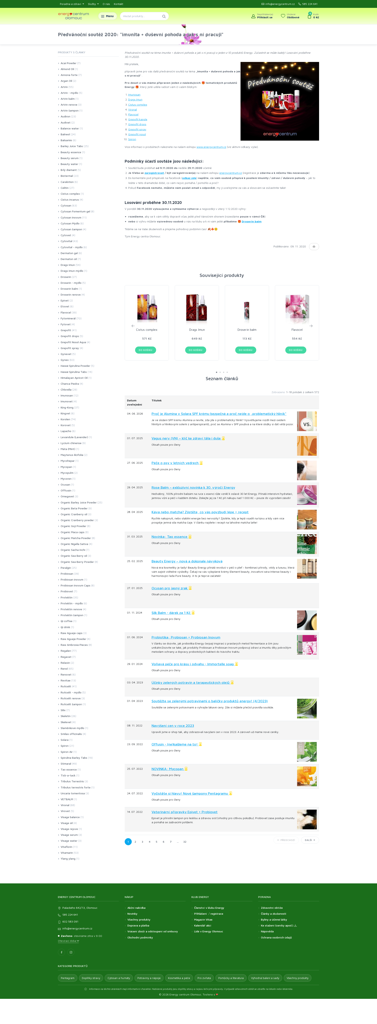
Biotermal (67, 175)
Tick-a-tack (68, 775)
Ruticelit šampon (71, 704)
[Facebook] (61, 952)
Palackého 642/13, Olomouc (79, 907)
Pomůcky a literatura (231, 978)
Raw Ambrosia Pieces (74, 644)
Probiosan (67, 573)
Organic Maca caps (72, 532)
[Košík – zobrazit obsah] (313, 16)
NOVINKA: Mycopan (168, 769)
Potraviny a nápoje (149, 978)
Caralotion (67, 181)
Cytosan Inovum (71, 217)
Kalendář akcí (202, 925)
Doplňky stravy (91, 978)
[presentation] (133, 325)
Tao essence (69, 769)
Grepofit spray (137, 129)
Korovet (66, 425)
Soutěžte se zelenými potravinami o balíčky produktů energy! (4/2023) (210, 701)
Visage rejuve (69, 828)
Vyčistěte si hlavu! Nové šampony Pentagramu (190, 793)
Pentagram (67, 978)
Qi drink (65, 627)
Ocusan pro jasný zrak (170, 588)
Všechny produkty (138, 919)
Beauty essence (71, 152)
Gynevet (66, 354)
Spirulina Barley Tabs (74, 757)
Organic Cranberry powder (77, 520)
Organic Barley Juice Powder (79, 502)
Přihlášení (200, 913)
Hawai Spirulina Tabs (74, 371)
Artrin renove (69, 104)
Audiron (65, 116)
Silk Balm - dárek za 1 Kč (171, 613)
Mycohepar (68, 460)
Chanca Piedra (70, 383)
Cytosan (66, 205)
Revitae (65, 680)
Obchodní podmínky (140, 937)
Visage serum (69, 834)
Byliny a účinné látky (274, 919)
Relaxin (65, 662)
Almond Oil (67, 69)
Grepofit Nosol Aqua (73, 342)
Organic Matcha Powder (76, 538)
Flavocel (133, 114)
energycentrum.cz (230, 172)
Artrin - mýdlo (69, 92)
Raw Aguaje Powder (73, 639)
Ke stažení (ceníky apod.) (277, 925)
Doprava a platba (138, 925)
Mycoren (66, 478)
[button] (216, 372)
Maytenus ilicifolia (72, 454)
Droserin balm (252, 221)
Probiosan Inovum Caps (75, 585)
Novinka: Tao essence (170, 537)
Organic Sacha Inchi (73, 549)
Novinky (132, 913)
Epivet (65, 300)
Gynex (65, 359)
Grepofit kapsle (137, 119)
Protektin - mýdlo (72, 603)
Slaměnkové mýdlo (72, 728)
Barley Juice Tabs (72, 146)
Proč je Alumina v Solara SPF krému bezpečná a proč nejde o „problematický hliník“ (219, 414)
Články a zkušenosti (273, 913)
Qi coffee (66, 621)
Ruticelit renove (71, 698)
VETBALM (67, 799)
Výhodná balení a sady (265, 978)
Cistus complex (137, 104)
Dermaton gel (69, 253)
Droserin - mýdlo (71, 282)
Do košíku (145, 349)
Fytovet (66, 324)
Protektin (66, 597)
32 (184, 841)
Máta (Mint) (68, 449)
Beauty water (69, 164)
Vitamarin (67, 852)
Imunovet (67, 401)
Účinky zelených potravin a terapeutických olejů (191, 682)
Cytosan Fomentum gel (75, 211)
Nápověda (267, 931)
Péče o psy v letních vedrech (175, 463)
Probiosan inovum (72, 579)
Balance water (70, 128)
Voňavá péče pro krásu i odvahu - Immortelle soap (193, 664)
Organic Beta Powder (74, 508)
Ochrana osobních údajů (276, 937)
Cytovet (66, 235)
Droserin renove (71, 294)
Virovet (65, 811)
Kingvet (65, 413)
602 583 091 (70, 921)
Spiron (132, 139)
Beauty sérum (70, 158)
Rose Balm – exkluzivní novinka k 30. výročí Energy (193, 487)
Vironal (132, 109)
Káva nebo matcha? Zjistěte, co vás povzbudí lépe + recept (200, 512)
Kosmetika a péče (179, 978)
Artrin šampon (70, 110)
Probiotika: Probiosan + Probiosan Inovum (186, 637)
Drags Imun (135, 99)
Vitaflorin (66, 846)
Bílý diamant (69, 169)
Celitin (65, 187)
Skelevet (66, 722)
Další (309, 840)
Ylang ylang (68, 858)
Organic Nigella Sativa (74, 544)
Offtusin (66, 490)
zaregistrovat (154, 172)
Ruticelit (66, 686)
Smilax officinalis (71, 734)
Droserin (66, 276)
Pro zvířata (204, 978)
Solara (65, 739)
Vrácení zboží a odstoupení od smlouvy (152, 931)
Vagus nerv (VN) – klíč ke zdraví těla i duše (187, 438)
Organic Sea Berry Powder (77, 561)
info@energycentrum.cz (280, 4)
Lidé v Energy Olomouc (208, 931)
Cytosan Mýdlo (70, 223)
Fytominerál (68, 318)
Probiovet (67, 591)
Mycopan (66, 466)
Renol (64, 668)
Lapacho (66, 431)
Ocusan (65, 484)
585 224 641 (310, 4)
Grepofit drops (137, 124)
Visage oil (67, 823)
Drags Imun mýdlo (72, 270)
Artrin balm (68, 98)
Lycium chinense (71, 443)
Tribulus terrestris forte (76, 787)
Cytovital (66, 241)
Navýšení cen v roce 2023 (173, 726)
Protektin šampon (72, 615)
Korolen (65, 419)
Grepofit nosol (137, 134)
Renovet (66, 674)
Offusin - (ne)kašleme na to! (175, 744)
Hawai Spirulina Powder (75, 365)
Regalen (66, 650)
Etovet (65, 306)
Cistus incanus (70, 199)
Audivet (65, 122)
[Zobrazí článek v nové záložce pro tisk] (314, 246)
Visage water (69, 840)
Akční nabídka (136, 907)
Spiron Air (67, 751)
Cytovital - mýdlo (72, 247)
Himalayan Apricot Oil (74, 377)
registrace (216, 913)
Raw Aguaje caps (71, 633)
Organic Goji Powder (73, 526)
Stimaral (66, 763)
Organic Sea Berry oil (74, 555)
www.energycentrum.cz (211, 146)
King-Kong (67, 407)
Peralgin (66, 567)
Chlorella (66, 389)
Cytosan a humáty (119, 978)
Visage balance (70, 817)
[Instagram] (70, 952)
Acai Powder (68, 63)
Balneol (65, 134)
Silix (63, 710)
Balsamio (66, 140)
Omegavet (67, 496)
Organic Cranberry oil (74, 514)
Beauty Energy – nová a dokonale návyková (187, 561)
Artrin (64, 86)
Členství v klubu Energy (209, 907)
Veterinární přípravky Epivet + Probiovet (185, 812)
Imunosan (134, 94)
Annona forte (69, 75)
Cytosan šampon (71, 229)
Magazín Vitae (203, 919)
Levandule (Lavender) (74, 437)
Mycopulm (67, 472)
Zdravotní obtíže (272, 907)
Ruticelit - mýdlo (71, 692)
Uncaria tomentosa (73, 793)
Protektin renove (71, 609)
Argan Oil (66, 80)
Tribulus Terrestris (72, 781)
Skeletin (65, 716)
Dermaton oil (69, 259)
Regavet (66, 656)
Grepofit (66, 330)
